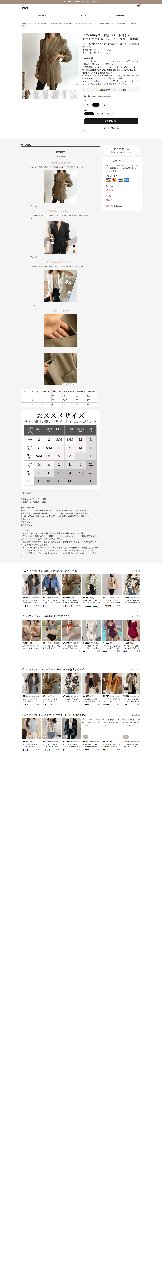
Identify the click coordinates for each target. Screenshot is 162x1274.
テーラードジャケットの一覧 (61, 21)
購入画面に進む (111, 119)
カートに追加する (111, 126)
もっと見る (136, 568)
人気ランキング (81, 13)
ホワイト (110, 111)
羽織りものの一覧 (40, 21)
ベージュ (89, 111)
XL (104, 102)
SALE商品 (120, 13)
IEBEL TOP (26, 21)
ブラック (99, 111)
